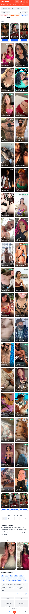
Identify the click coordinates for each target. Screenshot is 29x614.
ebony (3, 577)
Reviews (9, 4)
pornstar (8, 580)
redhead (14, 580)
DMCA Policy (7, 606)
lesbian (3, 580)
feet (7, 577)
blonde (16, 575)
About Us (7, 598)
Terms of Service (7, 603)
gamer (15, 577)
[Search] (21, 1)
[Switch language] (24, 1)
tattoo (25, 580)
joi (19, 577)
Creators (3, 4)
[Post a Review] (14, 612)
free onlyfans (4, 15)
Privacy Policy (21, 603)
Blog (21, 598)
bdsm (11, 575)
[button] (7, 55)
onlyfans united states (15, 15)
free (11, 577)
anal (2, 575)
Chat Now (21, 4)
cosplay (21, 575)
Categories (15, 4)
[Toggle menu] (27, 1)
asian (7, 575)
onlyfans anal (24, 15)
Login (17, 1)
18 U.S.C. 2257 (21, 606)
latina (23, 577)
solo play (19, 580)
